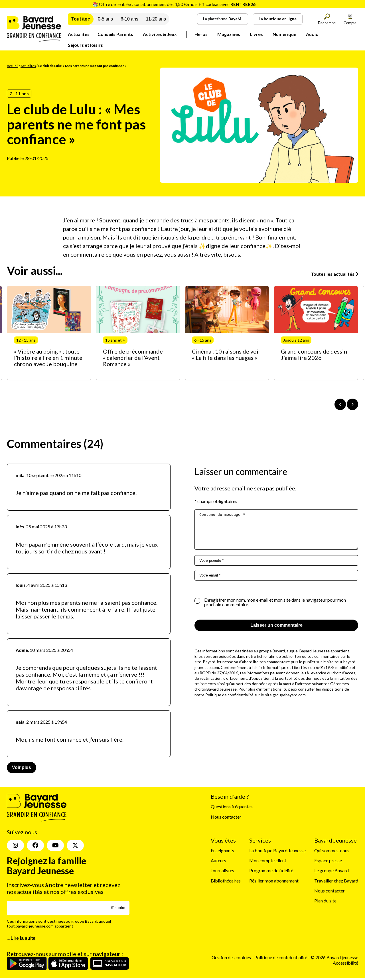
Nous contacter (226, 816)
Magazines (228, 34)
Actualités (79, 34)
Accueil (12, 66)
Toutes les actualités (333, 274)
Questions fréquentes (232, 806)
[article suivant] (352, 404)
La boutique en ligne (278, 18)
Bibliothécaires (226, 880)
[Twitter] (75, 845)
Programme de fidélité (271, 870)
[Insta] (15, 845)
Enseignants (222, 850)
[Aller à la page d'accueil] (34, 40)
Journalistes (222, 870)
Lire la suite (23, 938)
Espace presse (328, 860)
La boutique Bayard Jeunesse (277, 850)
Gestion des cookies (231, 957)
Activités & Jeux (160, 34)
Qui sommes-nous (331, 850)
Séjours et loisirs (85, 45)
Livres (256, 34)
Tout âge (80, 19)
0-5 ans (105, 19)
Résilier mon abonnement (274, 880)
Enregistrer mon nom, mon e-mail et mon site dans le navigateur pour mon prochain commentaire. (275, 602)
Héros (201, 34)
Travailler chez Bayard (336, 880)
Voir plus (21, 767)
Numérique (284, 34)
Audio (312, 34)
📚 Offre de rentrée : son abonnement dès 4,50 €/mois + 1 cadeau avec (174, 4)
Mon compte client (267, 860)
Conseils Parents (115, 34)
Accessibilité (345, 962)
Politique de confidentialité (281, 957)
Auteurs (218, 860)
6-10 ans (129, 19)
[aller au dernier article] (340, 404)
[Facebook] (35, 845)
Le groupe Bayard (331, 870)
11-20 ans (156, 19)
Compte (350, 23)
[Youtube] (55, 845)
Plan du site (325, 900)
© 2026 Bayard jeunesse (334, 957)
